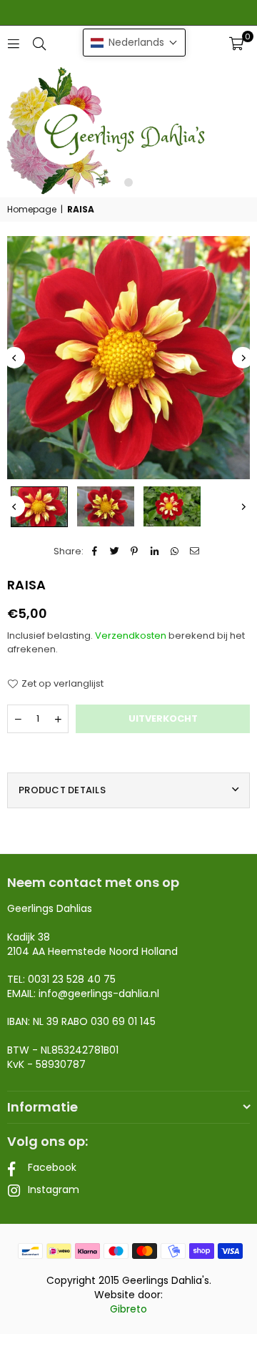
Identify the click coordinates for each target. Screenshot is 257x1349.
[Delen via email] (194, 551)
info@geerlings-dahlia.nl (99, 993)
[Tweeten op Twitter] (114, 551)
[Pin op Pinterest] (134, 551)
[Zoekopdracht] (39, 43)
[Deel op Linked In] (154, 551)
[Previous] (14, 357)
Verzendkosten (130, 635)
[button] (236, 44)
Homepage (31, 209)
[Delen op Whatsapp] (174, 551)
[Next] (242, 357)
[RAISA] (39, 506)
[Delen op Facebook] (94, 551)
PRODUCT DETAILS (62, 790)
